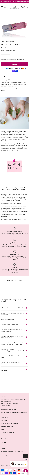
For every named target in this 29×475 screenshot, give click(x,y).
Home (2, 41)
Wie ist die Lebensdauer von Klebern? (12, 308)
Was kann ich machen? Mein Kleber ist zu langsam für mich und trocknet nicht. (13, 343)
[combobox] (22, 473)
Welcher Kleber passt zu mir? (9, 325)
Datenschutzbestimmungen (9, 423)
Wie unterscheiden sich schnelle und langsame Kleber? (11, 330)
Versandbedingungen (7, 426)
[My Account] (22, 7)
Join (25, 455)
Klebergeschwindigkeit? (8, 319)
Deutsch (22, 473)
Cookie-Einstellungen (7, 432)
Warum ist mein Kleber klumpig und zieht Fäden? (13, 356)
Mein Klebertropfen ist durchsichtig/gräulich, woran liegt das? (12, 350)
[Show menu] (2, 7)
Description (4, 76)
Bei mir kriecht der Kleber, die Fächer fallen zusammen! (12, 337)
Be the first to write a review (14, 280)
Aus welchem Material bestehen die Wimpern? (11, 369)
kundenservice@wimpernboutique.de (16, 412)
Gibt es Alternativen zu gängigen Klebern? (10, 363)
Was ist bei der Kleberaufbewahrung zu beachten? (12, 313)
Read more (4, 90)
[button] (14, 280)
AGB (2, 429)
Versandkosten (8, 50)
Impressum (4, 420)
